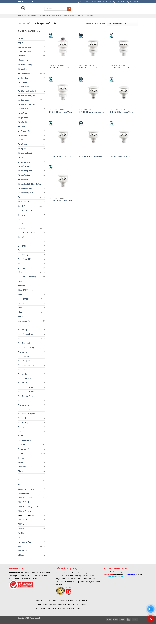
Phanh (20, 462)
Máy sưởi (22, 418)
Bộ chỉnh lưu (23, 69)
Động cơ (21, 268)
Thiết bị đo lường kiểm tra (28, 507)
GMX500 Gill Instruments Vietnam (61, 112)
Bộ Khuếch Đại (24, 131)
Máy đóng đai (23, 405)
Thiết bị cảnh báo (25, 498)
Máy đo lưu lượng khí (27, 392)
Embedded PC (24, 281)
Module (21, 431)
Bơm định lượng (25, 202)
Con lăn (21, 224)
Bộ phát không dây (25, 153)
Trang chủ (24, 23)
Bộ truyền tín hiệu (25, 188)
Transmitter (22, 529)
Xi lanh (21, 555)
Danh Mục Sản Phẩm (26, 233)
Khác (20, 308)
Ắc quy (21, 38)
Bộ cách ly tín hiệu (25, 65)
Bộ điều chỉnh (23, 87)
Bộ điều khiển (23, 100)
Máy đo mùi (22, 401)
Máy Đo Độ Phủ (24, 361)
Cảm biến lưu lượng (26, 210)
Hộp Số (21, 303)
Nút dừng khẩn (24, 449)
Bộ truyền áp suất (25, 171)
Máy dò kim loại (24, 378)
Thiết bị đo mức (24, 511)
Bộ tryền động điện (25, 193)
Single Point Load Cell (27, 489)
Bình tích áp (23, 60)
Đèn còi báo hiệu (25, 259)
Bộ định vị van (24, 109)
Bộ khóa (21, 127)
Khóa (20, 312)
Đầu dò (21, 237)
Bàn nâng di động (25, 47)
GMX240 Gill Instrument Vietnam (91, 156)
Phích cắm (22, 467)
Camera (21, 215)
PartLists (89, 16)
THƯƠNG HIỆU (69, 16)
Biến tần (21, 56)
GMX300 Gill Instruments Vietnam (61, 156)
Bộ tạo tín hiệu (24, 162)
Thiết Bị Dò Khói (24, 502)
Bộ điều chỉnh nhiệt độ (27, 91)
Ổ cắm (20, 454)
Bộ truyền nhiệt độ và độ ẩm (29, 184)
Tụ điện (21, 533)
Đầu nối (21, 241)
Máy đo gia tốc (24, 370)
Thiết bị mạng (23, 524)
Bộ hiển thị (22, 122)
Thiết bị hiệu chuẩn (26, 520)
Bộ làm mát (22, 135)
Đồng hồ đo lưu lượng (27, 277)
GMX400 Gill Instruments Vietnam (91, 112)
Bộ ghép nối (23, 113)
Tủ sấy (21, 537)
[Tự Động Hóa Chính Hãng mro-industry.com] (29, 8)
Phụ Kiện (22, 471)
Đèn (19, 250)
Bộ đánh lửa (23, 78)
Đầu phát (21, 246)
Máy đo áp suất (24, 343)
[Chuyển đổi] (44, 73)
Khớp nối (22, 316)
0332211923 (130, 574)
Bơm (20, 197)
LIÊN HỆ (80, 16)
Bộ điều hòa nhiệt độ (26, 96)
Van (19, 546)
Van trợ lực (22, 551)
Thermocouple (24, 493)
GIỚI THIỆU (22, 16)
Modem (21, 427)
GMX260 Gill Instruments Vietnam (122, 156)
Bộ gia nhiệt (23, 118)
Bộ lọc (20, 140)
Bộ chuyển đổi (24, 74)
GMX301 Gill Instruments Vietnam (122, 112)
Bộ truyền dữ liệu (25, 180)
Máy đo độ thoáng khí (26, 365)
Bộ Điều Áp (22, 82)
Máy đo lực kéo (24, 383)
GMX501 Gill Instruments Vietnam (122, 68)
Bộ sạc (21, 157)
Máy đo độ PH (24, 356)
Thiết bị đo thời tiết (26, 515)
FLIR (20, 294)
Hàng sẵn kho (55, 16)
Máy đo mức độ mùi (26, 396)
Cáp (19, 219)
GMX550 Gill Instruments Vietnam (91, 68)
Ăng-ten (21, 43)
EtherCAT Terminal (25, 290)
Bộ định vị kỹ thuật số (26, 104)
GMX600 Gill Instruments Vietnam (61, 68)
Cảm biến (22, 206)
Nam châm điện (24, 440)
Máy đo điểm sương (26, 348)
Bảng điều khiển (24, 51)
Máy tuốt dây (23, 423)
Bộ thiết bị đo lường (26, 166)
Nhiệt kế (21, 445)
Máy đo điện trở (24, 352)
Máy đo (21, 339)
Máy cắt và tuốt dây (26, 334)
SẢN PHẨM (44, 16)
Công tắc (21, 228)
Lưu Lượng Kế (24, 321)
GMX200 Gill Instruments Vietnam (61, 200)
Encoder (21, 286)
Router (21, 484)
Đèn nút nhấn (23, 263)
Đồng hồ (21, 272)
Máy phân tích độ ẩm (26, 414)
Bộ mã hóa (22, 144)
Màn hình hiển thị (25, 325)
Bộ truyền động (24, 175)
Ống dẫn (21, 458)
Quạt (20, 476)
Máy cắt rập (22, 330)
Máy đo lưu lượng (25, 387)
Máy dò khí (22, 374)
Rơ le (20, 480)
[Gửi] (69, 9)
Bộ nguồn (22, 149)
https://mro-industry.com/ (117, 576)
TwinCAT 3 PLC (24, 542)
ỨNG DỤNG (32, 16)
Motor (20, 436)
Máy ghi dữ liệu (24, 409)
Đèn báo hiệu (23, 255)
